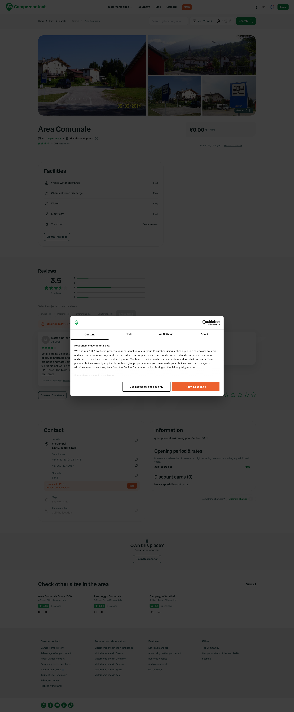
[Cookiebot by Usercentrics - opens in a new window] (205, 322)
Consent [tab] (90, 334)
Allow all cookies (196, 386)
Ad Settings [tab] (166, 334)
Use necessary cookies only (146, 386)
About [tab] (204, 334)
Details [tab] (128, 334)
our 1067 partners (95, 351)
